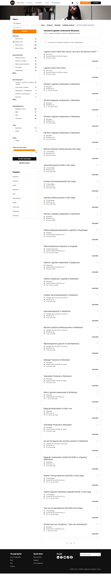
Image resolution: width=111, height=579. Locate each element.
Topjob (17, 140)
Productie (18, 97)
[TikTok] (68, 557)
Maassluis (57, 25)
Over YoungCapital (15, 557)
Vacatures (50, 25)
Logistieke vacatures (68, 25)
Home (43, 25)
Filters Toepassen (24, 159)
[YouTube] (65, 557)
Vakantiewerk (19, 70)
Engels (17, 131)
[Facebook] (71, 557)
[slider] (12, 150)
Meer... (15, 73)
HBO (16, 115)
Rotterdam (15, 176)
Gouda (14, 202)
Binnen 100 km (19, 48)
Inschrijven (85, 2)
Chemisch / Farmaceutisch (22, 93)
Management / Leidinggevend (23, 90)
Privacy (99, 569)
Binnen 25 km (19, 42)
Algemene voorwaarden (90, 569)
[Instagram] (61, 557)
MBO (16, 112)
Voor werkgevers (38, 563)
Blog (11, 560)
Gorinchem (16, 215)
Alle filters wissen (24, 163)
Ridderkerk (16, 189)
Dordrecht (15, 181)
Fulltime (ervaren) (20, 58)
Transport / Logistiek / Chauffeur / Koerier (24, 83)
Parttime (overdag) (20, 61)
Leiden (14, 185)
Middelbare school (20, 109)
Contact (47, 2)
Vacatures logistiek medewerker (85, 25)
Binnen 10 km (19, 38)
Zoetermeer (16, 207)
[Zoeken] (77, 3)
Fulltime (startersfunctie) (22, 64)
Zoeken (24, 31)
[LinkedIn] (58, 557)
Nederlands (18, 128)
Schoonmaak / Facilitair (21, 87)
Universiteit (18, 118)
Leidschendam (17, 198)
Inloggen (95, 2)
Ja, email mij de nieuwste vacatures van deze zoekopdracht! (65, 42)
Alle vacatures (37, 557)
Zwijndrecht (16, 211)
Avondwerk (18, 67)
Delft (14, 194)
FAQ (11, 563)
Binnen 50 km (19, 45)
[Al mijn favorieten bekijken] (72, 3)
